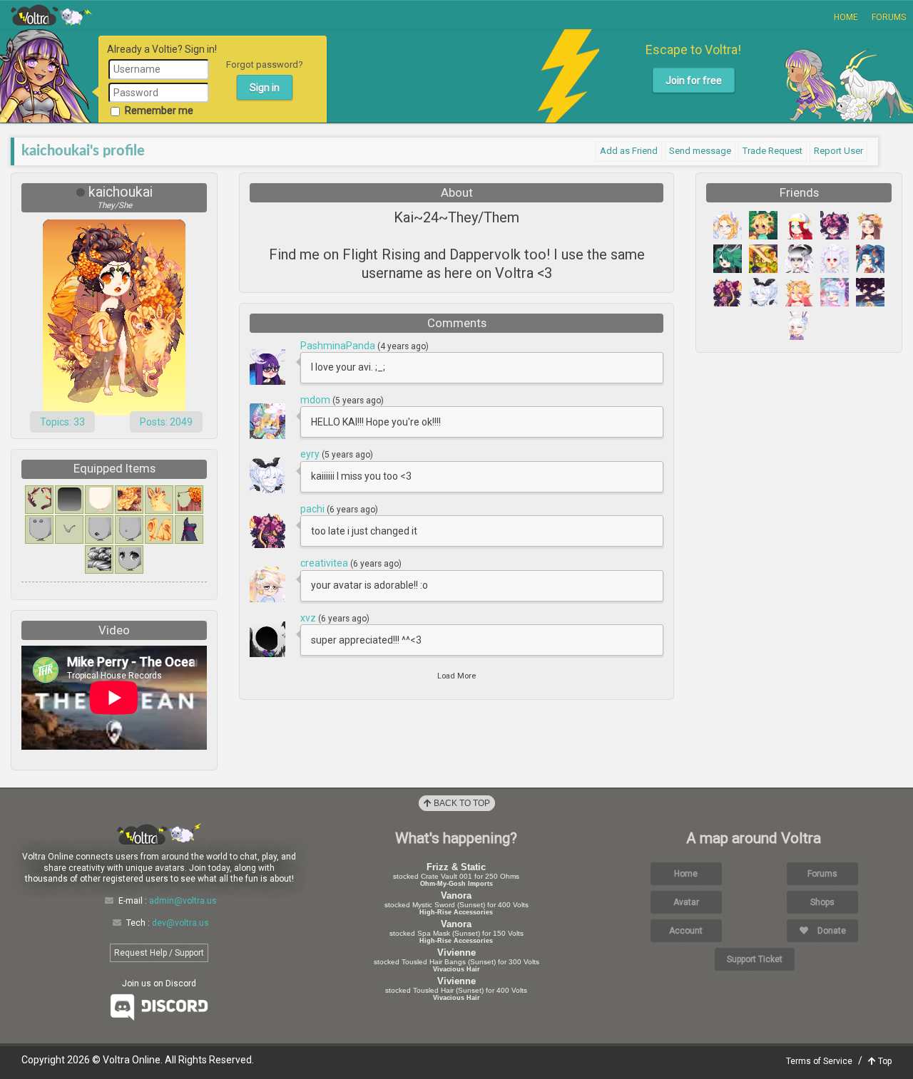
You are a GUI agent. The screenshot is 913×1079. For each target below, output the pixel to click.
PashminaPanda (338, 345)
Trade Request (772, 150)
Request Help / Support (159, 953)
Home (846, 17)
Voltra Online (51, 15)
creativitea (325, 563)
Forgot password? (264, 64)
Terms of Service (819, 1061)
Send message (700, 150)
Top (884, 1061)
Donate (830, 931)
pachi (313, 509)
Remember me (159, 110)
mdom (316, 400)
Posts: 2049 (166, 422)
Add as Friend (629, 150)
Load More (456, 676)
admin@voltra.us (183, 901)
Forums (889, 17)
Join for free (693, 80)
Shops (822, 902)
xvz (309, 618)
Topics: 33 (62, 422)
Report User (838, 150)
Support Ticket (754, 959)
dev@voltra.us (180, 923)
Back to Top (461, 803)
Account (686, 931)
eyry (311, 454)
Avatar (686, 902)
